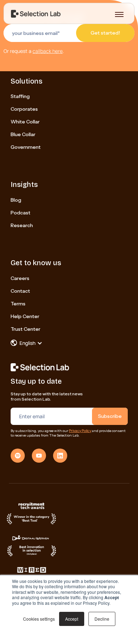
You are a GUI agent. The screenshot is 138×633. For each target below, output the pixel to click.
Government (26, 147)
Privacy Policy (80, 430)
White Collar (25, 121)
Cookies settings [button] (39, 619)
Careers (20, 278)
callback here (48, 51)
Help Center (25, 316)
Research (22, 225)
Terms (18, 303)
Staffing (20, 96)
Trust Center (25, 329)
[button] (30, 343)
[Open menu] (119, 14)
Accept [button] (71, 619)
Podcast (20, 212)
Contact (20, 291)
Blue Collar (23, 134)
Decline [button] (101, 619)
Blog (16, 200)
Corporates (24, 109)
